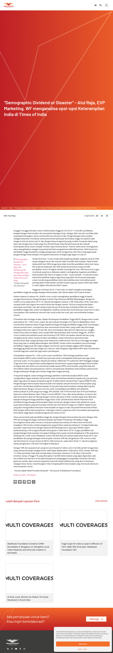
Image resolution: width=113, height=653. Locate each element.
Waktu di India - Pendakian (25, 475)
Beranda (4, 208)
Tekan (11, 208)
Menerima (83, 644)
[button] (100, 5)
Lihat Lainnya (101, 500)
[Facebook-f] (20, 649)
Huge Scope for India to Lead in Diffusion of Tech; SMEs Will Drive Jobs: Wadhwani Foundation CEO (82, 546)
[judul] (80, 649)
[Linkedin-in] (8, 649)
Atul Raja (12, 215)
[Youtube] (16, 649)
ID (106, 5)
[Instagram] (24, 649)
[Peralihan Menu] (95, 5)
